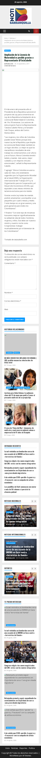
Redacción (9, 64)
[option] (20, 550)
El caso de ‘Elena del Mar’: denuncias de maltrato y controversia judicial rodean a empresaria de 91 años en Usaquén (20, 414)
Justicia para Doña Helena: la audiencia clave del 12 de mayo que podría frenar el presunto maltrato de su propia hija (20, 379)
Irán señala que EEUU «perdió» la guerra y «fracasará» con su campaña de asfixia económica (19, 480)
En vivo (36, 31)
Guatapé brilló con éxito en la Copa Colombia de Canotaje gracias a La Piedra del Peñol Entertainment (19, 584)
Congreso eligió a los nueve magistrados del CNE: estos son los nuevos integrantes (20, 462)
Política (32, 748)
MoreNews (14, 755)
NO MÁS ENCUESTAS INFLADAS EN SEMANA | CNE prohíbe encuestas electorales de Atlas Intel (20, 344)
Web (6, 309)
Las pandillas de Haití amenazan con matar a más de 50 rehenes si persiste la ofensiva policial (20, 489)
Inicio (7, 748)
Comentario (10, 263)
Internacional (18, 387)
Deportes (9, 576)
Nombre (8, 292)
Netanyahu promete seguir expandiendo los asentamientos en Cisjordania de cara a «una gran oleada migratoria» (20, 470)
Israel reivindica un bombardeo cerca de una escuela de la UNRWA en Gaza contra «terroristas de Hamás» (19, 454)
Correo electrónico (12, 301)
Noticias (7, 50)
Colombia (9, 352)
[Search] (29, 31)
